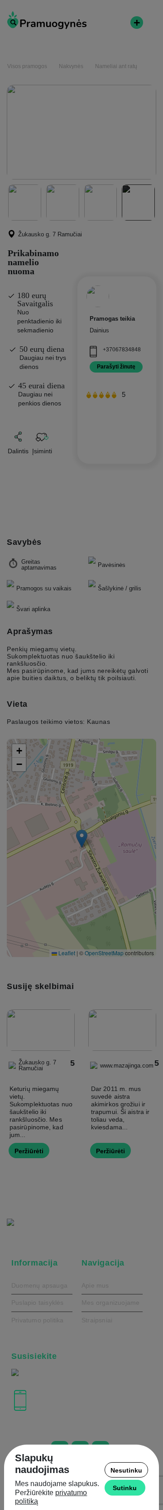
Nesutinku (126, 1470)
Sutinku (125, 1488)
